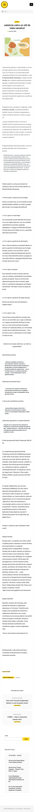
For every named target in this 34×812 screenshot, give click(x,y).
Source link (6, 671)
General (17, 21)
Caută (6, 735)
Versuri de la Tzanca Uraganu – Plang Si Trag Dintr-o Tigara (16, 769)
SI (4, 4)
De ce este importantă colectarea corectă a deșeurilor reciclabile (15, 788)
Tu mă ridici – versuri (15, 755)
